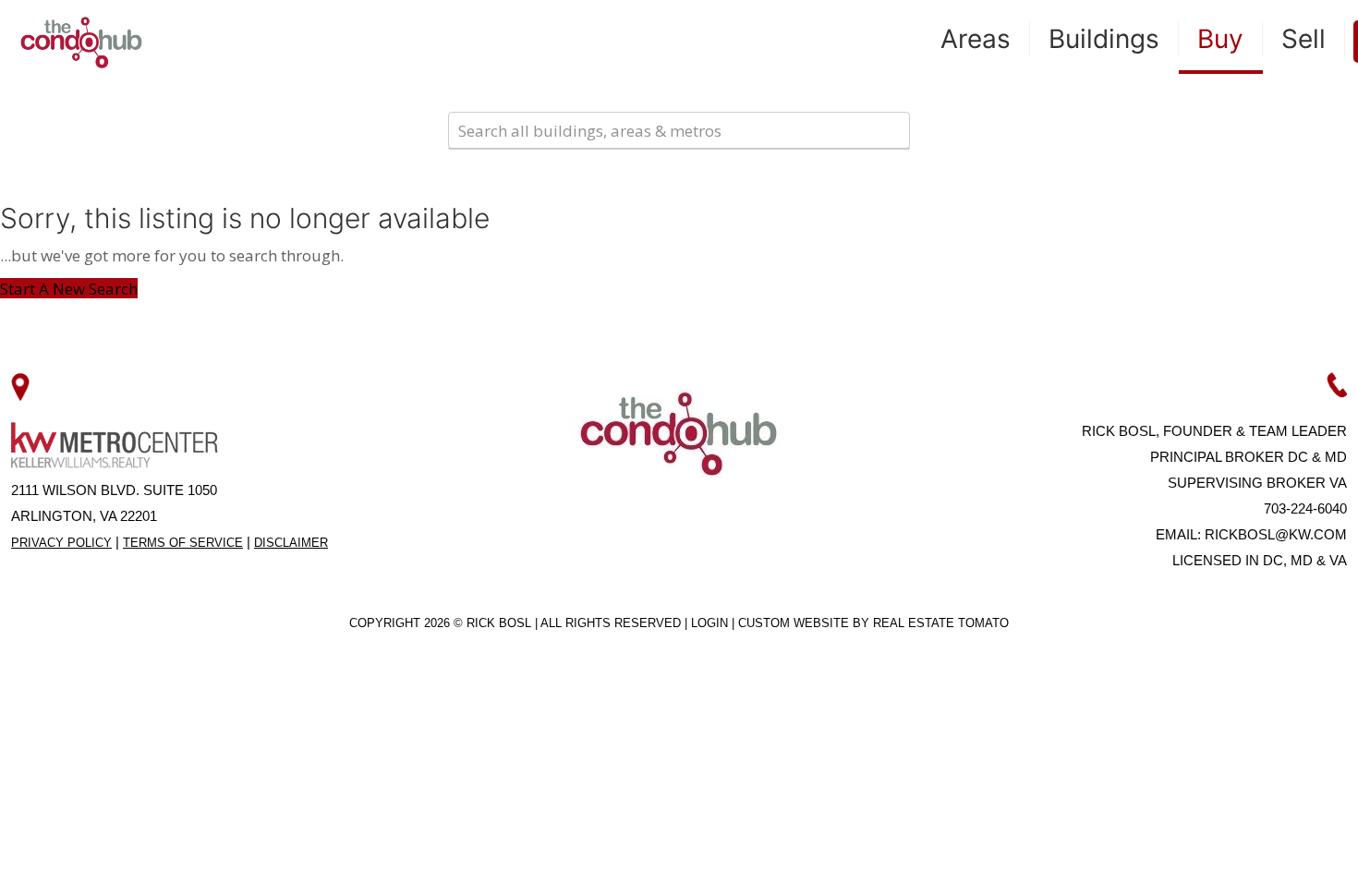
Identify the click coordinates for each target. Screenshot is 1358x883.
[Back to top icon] (1269, 845)
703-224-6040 (1305, 508)
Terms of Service (183, 543)
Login (711, 623)
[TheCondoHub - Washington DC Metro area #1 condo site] (81, 41)
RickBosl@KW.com (1276, 534)
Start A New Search (69, 288)
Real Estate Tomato (941, 623)
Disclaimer (291, 543)
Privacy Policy (61, 543)
